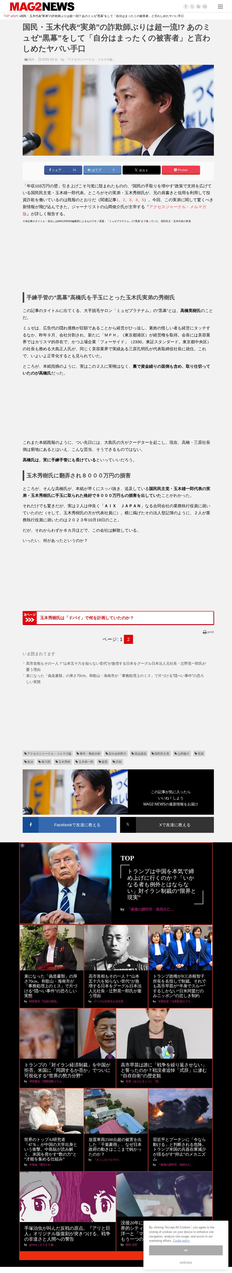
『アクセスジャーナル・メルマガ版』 (90, 59)
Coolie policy (181, 1240)
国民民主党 (162, 753)
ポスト (143, 170)
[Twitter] (192, 6)
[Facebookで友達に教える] (69, 818)
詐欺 (119, 761)
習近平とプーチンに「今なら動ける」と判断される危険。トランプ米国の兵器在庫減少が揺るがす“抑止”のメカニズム (179, 1149)
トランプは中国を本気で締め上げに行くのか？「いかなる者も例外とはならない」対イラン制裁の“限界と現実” (161, 884)
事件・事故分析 (90, 753)
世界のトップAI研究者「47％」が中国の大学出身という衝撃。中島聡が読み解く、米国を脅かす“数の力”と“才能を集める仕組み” (50, 1149)
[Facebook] (185, 6)
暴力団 (45, 761)
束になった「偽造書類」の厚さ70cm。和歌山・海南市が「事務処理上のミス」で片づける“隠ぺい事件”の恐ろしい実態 (50, 986)
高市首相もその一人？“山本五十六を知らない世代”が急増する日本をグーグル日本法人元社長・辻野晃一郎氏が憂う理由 (115, 986)
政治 (30, 761)
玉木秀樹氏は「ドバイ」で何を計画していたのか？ (87, 618)
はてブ (96, 170)
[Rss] (198, 6)
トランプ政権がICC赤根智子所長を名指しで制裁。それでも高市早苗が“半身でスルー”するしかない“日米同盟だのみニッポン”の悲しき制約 (179, 986)
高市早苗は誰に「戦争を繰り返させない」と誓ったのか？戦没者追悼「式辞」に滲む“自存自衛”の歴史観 (164, 1070)
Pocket (182, 170)
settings (186, 1262)
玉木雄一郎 (86, 761)
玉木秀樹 (64, 761)
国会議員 (140, 753)
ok (186, 1250)
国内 (31, 59)
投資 (201, 753)
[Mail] (205, 6)
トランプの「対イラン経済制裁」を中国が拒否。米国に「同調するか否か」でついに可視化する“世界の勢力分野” (67, 1070)
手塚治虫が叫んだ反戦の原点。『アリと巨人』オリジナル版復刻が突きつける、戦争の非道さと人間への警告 (67, 1234)
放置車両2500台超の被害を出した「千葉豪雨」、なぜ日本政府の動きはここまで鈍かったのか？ (115, 1147)
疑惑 (104, 761)
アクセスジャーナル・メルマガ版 (49, 753)
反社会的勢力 (117, 753)
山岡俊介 (183, 753)
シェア (56, 170)
